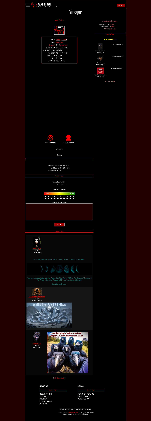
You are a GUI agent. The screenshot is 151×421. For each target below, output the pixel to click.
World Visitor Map (110, 29)
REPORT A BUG (46, 401)
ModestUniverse (100, 75)
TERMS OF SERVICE (86, 394)
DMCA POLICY (83, 399)
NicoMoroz (100, 63)
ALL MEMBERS (110, 81)
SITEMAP (43, 399)
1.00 (64, 40)
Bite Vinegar (50, 143)
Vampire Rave (73, 412)
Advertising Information (109, 21)
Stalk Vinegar (68, 143)
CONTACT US (45, 396)
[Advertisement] (59, 96)
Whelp (59, 40)
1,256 (112, 24)
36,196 (112, 26)
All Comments (59, 378)
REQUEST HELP (46, 394)
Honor (52, 45)
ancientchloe (100, 51)
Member (59, 42)
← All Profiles (59, 20)
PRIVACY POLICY (84, 396)
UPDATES (43, 404)
